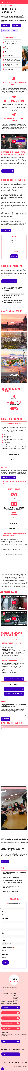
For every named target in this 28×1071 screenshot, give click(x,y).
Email (3, 933)
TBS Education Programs (13, 5)
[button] (2, 1068)
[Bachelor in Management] (5, 2)
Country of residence (8, 947)
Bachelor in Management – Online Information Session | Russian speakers (13, 705)
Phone (4, 940)
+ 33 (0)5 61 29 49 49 (5, 1037)
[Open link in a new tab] (1, 990)
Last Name (5, 926)
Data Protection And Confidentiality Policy (12, 1049)
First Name (5, 919)
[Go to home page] (14, 979)
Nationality (5, 954)
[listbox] (13, 915)
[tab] (14, 236)
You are (4, 912)
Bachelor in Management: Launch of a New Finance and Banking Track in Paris (12, 849)
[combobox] (4, 943)
